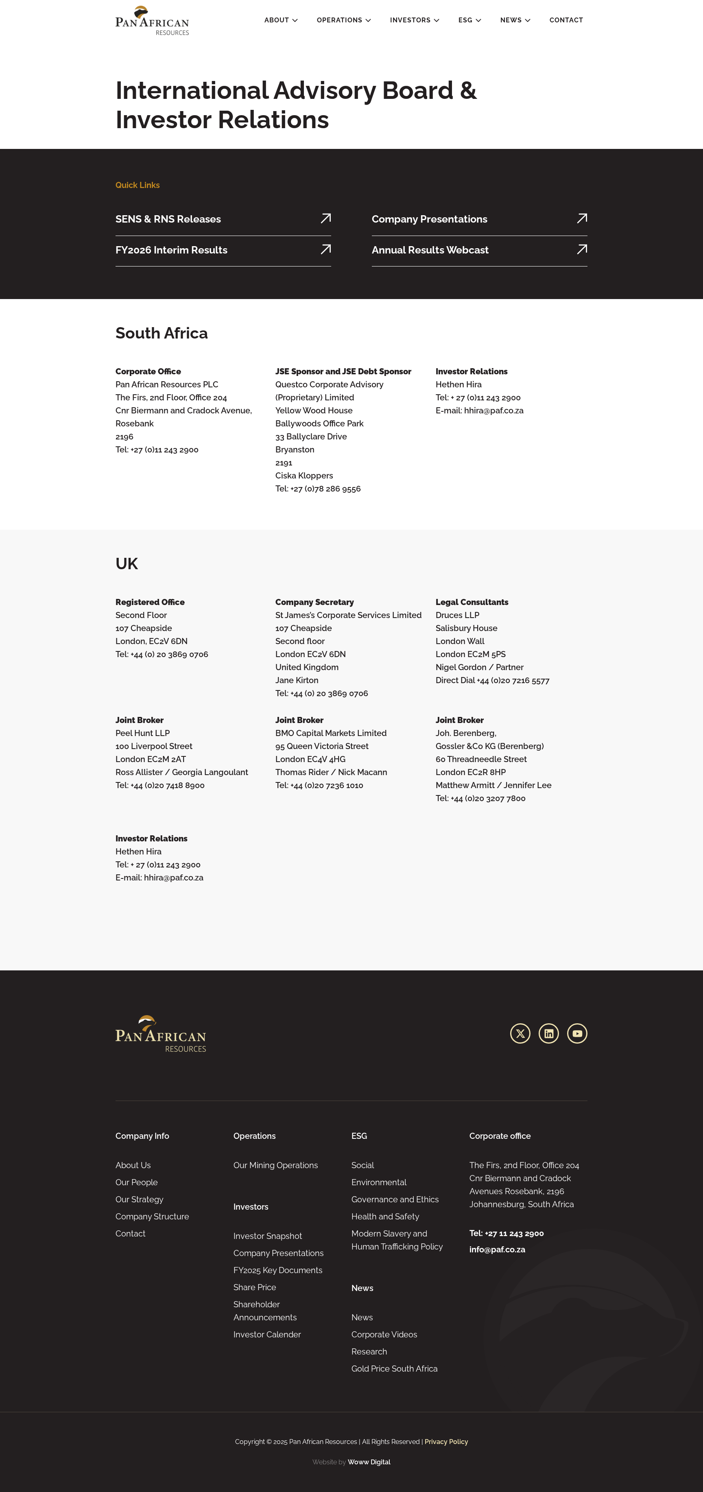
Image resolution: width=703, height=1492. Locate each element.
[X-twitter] (520, 1033)
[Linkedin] (549, 1033)
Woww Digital (369, 1462)
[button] (281, 20)
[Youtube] (577, 1033)
